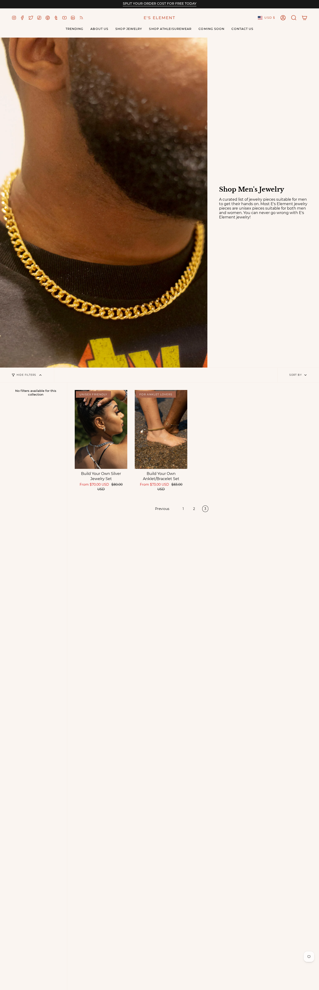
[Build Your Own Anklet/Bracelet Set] (161, 429)
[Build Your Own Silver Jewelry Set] (101, 429)
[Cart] (304, 18)
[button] (293, 18)
